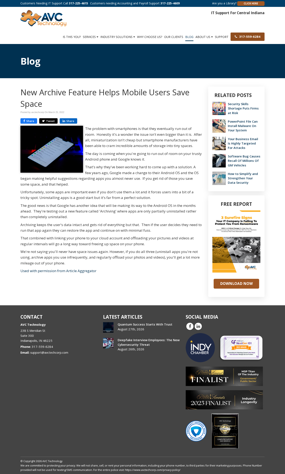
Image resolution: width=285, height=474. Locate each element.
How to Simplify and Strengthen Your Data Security (243, 178)
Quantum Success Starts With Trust (145, 324)
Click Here (251, 3)
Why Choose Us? (149, 37)
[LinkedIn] (198, 326)
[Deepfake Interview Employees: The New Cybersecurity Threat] (108, 343)
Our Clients (173, 37)
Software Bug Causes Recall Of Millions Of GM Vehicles (244, 160)
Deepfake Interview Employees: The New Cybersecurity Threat (149, 342)
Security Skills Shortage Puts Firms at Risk (243, 108)
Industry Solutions (116, 37)
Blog (189, 37)
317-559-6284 (249, 36)
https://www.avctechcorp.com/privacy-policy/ (152, 470)
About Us (203, 37)
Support (221, 37)
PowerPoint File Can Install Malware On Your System (243, 125)
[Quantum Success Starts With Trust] (108, 327)
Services (90, 37)
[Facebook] (190, 326)
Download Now (236, 283)
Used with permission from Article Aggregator (58, 270)
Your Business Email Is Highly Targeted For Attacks (243, 143)
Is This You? (72, 37)
